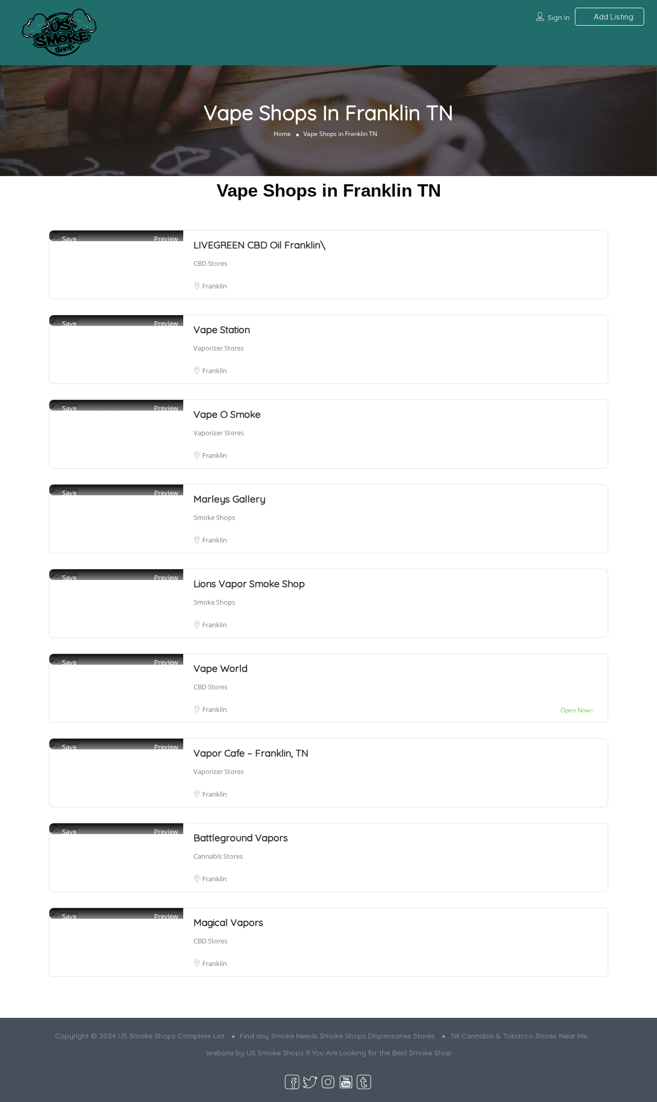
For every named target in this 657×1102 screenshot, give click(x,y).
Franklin (214, 286)
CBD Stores (210, 263)
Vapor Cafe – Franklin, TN (251, 753)
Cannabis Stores (218, 856)
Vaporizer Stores (219, 348)
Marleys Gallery (229, 499)
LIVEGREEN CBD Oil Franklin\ (259, 245)
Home (282, 133)
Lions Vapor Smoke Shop (249, 583)
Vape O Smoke (227, 414)
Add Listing (612, 17)
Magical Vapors (228, 922)
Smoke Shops (214, 517)
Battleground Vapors (241, 838)
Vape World (220, 668)
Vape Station (222, 329)
